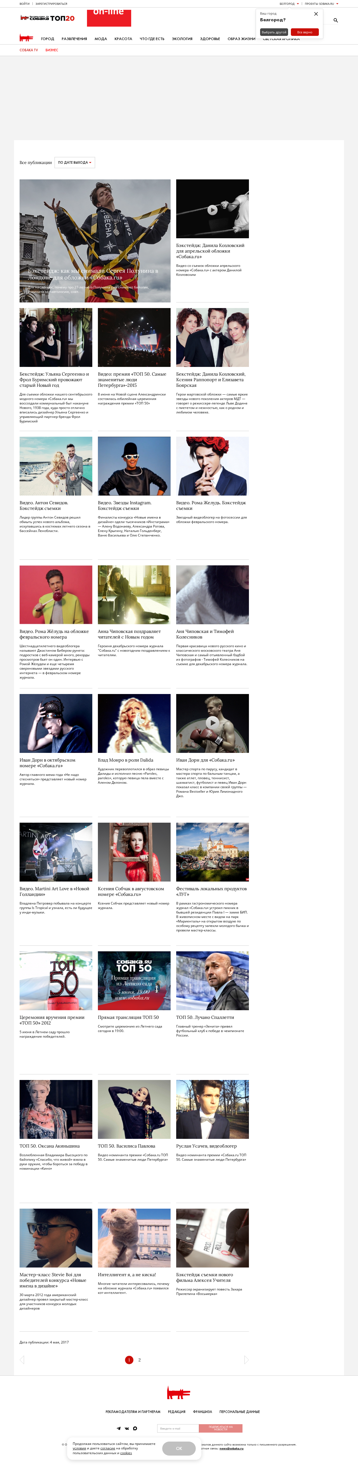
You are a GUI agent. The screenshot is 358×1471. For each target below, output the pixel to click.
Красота (123, 38)
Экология (182, 38)
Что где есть (152, 38)
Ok (179, 1448)
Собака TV (29, 50)
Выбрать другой (274, 32)
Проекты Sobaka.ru (319, 4)
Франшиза (202, 1412)
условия (79, 1448)
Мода (101, 38)
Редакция (176, 1412)
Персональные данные (240, 1412)
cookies (126, 1453)
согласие (107, 1448)
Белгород (287, 4)
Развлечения (74, 38)
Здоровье (210, 38)
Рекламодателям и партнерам (133, 1412)
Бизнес (52, 50)
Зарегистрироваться (51, 4)
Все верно (304, 32)
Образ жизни (241, 38)
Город (47, 38)
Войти (25, 4)
